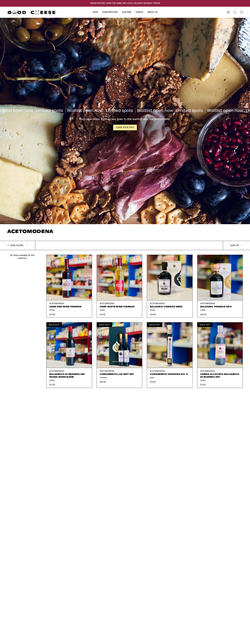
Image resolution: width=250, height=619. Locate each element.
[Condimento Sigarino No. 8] (169, 345)
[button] (95, 12)
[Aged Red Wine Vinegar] (69, 277)
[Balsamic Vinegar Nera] (169, 277)
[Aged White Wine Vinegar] (119, 277)
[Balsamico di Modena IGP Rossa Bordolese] (69, 345)
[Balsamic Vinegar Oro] (220, 277)
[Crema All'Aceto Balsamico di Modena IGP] (220, 345)
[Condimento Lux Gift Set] (119, 345)
